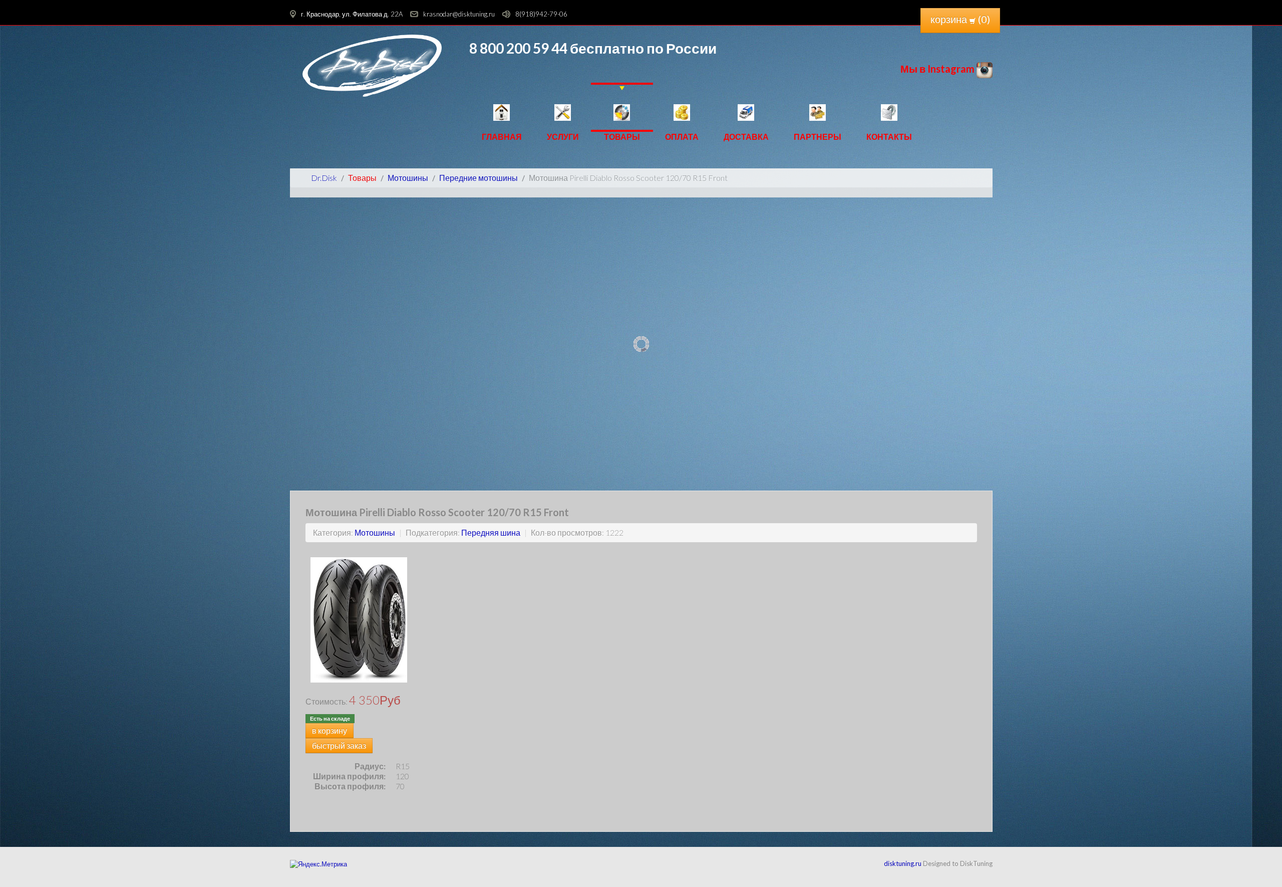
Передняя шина (490, 532)
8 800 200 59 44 (518, 48)
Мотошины (375, 532)
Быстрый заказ (339, 745)
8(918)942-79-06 (541, 14)
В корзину (329, 730)
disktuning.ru (902, 863)
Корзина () (960, 19)
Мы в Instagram (938, 69)
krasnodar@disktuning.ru (459, 14)
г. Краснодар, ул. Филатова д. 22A (352, 14)
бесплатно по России (642, 48)
